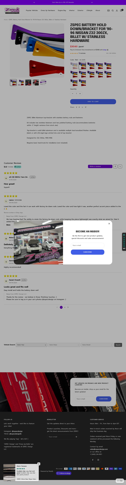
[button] (39, 463)
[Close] (109, 223)
